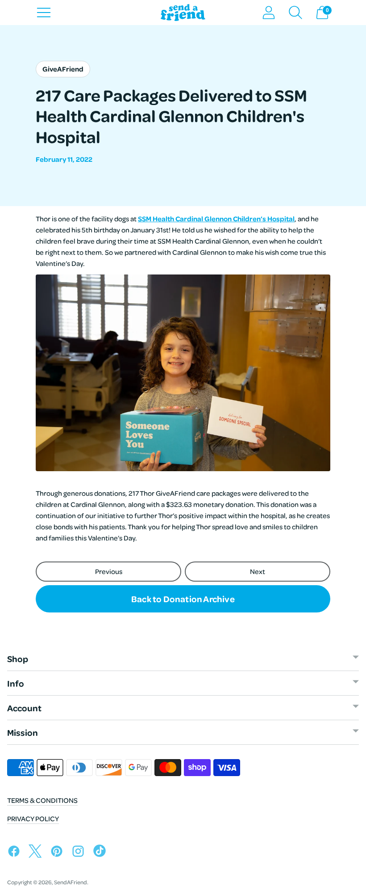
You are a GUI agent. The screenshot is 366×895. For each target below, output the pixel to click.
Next (257, 571)
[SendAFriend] (183, 12)
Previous (108, 571)
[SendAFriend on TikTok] (102, 852)
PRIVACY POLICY (33, 818)
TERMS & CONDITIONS (42, 800)
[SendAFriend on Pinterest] (59, 852)
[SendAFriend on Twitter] (37, 852)
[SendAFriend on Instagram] (80, 852)
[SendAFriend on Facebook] (16, 852)
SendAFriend (70, 882)
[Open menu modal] (43, 12)
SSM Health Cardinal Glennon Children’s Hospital (216, 218)
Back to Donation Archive (183, 598)
